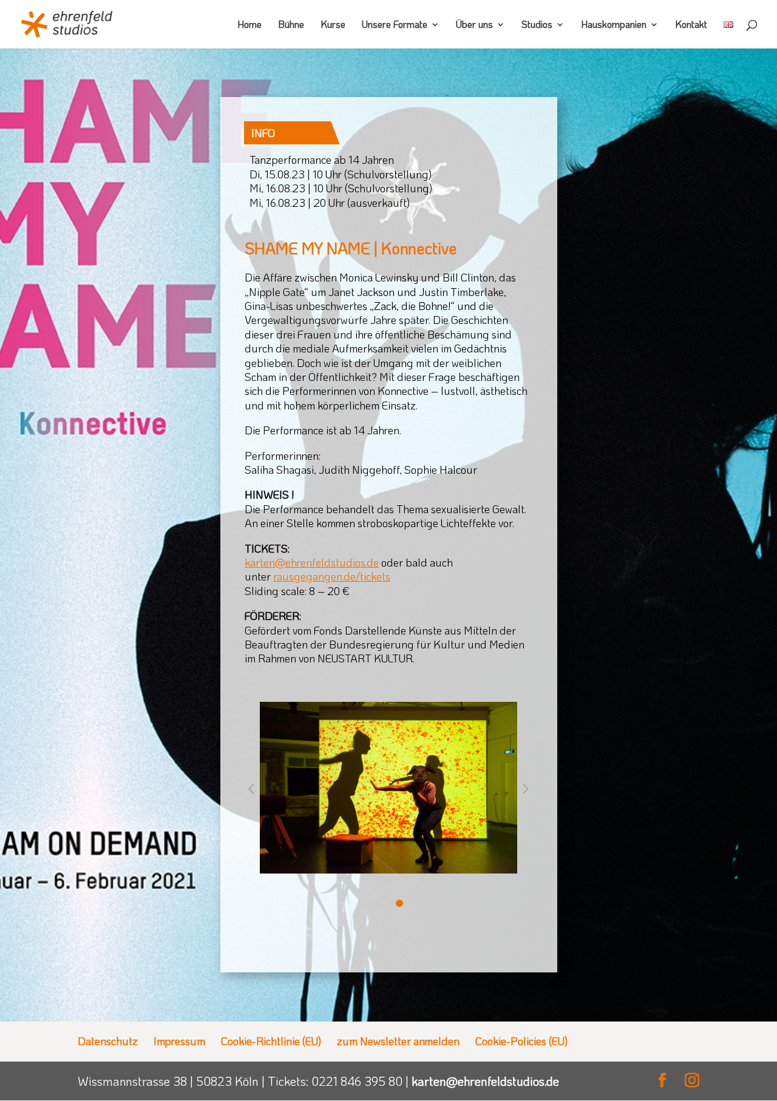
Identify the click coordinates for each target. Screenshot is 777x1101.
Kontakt (691, 25)
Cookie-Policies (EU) (521, 1041)
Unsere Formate (394, 25)
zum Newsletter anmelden (398, 1041)
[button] (377, 903)
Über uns (474, 25)
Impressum (179, 1041)
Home (249, 25)
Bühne (291, 25)
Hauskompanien (613, 25)
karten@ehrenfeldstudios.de (485, 1081)
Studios (536, 25)
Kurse (333, 25)
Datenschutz (108, 1041)
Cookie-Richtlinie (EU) (271, 1041)
